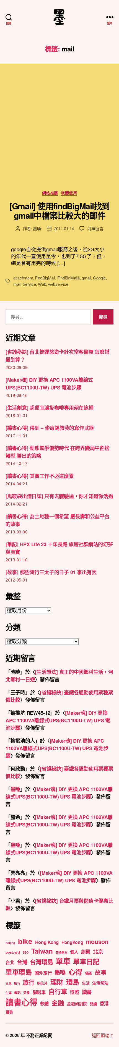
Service (29, 284)
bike (25, 941)
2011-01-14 (64, 228)
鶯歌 (9, 1012)
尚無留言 (95, 228)
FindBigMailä (68, 278)
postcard (13, 952)
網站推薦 (50, 192)
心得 (75, 972)
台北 (10, 962)
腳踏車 (39, 992)
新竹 (17, 983)
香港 (104, 1003)
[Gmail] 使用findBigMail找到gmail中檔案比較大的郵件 (59, 210)
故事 (100, 972)
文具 (8, 983)
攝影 (88, 973)
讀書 (87, 992)
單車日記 (86, 961)
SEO (26, 952)
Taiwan (42, 951)
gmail (86, 278)
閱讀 (93, 1003)
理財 (56, 981)
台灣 (22, 962)
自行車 (57, 991)
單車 (63, 961)
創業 (85, 951)
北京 (98, 951)
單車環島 (19, 972)
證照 (74, 992)
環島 (72, 981)
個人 (74, 952)
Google (99, 278)
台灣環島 (41, 961)
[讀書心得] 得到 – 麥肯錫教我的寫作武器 (50, 427)
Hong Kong (47, 942)
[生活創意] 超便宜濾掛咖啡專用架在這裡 (50, 407)
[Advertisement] (59, 132)
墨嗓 (37, 228)
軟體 (44, 1003)
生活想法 (100, 983)
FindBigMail (45, 278)
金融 (57, 1002)
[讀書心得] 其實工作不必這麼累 (40, 476)
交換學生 (62, 952)
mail (16, 284)
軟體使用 (69, 192)
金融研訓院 (77, 1004)
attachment (23, 278)
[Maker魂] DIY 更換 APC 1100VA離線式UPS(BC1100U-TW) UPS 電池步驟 (58, 720)
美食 (26, 992)
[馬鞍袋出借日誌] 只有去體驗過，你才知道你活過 (59, 496)
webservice (58, 284)
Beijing (10, 943)
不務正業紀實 (39, 1035)
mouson (97, 941)
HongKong (72, 942)
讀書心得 (21, 1002)
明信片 (42, 983)
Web (42, 284)
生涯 (8, 993)
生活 (85, 983)
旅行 (28, 982)
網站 (17, 992)
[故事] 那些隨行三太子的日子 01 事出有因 (51, 572)
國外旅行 (43, 973)
